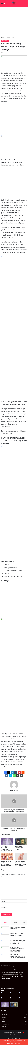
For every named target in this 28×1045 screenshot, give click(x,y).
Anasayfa (4, 37)
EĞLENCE (4, 1014)
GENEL (4, 1017)
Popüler (15, 922)
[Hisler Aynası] (14, 3)
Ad (2, 895)
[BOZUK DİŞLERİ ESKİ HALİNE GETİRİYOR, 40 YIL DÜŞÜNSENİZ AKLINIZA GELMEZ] (7, 856)
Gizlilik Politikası (16, 1034)
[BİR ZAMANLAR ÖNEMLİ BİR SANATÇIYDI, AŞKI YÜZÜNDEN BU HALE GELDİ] (5, 942)
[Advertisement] (14, 22)
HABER (4, 1019)
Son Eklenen (6, 922)
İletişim (22, 1034)
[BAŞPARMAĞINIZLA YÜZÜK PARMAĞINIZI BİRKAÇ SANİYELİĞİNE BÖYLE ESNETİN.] (21, 856)
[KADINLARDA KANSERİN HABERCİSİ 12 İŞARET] (5, 936)
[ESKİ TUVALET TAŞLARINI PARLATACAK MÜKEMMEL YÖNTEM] (7, 841)
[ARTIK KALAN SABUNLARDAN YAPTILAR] (21, 841)
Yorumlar (23, 922)
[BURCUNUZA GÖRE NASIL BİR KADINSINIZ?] (5, 929)
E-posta (3, 901)
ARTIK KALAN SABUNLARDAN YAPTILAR (19, 848)
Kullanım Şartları (8, 1034)
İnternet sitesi (4, 907)
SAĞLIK (4, 1026)
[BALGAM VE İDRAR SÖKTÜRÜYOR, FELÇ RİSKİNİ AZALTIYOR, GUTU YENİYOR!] (5, 957)
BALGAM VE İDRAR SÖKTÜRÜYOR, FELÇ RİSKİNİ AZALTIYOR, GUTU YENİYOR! (17, 956)
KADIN (3, 1021)
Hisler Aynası (5, 53)
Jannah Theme (5, 1040)
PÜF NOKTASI (10, 37)
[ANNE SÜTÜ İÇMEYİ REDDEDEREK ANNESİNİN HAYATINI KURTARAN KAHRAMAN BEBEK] (5, 949)
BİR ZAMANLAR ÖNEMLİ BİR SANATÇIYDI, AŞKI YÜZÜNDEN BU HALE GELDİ (18, 942)
